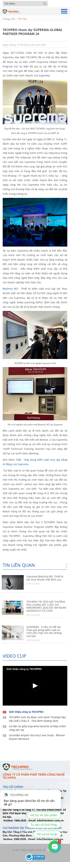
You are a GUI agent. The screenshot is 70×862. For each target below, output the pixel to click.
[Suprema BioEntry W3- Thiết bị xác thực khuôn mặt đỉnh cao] (13, 582)
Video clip (14, 656)
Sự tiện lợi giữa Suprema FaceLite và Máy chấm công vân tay (37, 728)
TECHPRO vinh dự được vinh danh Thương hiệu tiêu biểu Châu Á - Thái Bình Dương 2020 (37, 719)
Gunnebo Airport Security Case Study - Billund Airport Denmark (37, 737)
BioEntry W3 (10, 288)
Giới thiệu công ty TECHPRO (26, 711)
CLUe (14, 268)
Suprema (44, 75)
